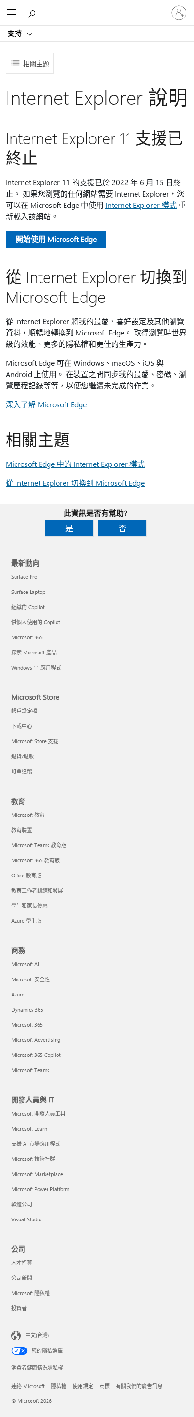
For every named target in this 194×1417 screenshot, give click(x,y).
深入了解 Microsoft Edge (46, 404)
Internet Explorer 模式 (141, 205)
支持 (16, 33)
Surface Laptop (28, 591)
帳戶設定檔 (24, 710)
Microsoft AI (25, 964)
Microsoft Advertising (35, 1039)
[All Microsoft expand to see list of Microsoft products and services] (11, 12)
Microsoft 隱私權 (30, 1293)
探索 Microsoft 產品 (34, 652)
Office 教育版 (26, 875)
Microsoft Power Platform (40, 1189)
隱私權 (58, 1386)
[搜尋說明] (33, 12)
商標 (104, 1386)
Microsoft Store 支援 (34, 741)
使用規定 (83, 1386)
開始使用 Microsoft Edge (56, 239)
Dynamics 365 (27, 1009)
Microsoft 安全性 (30, 979)
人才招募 (21, 1262)
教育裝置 (21, 829)
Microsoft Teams (30, 1069)
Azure (17, 994)
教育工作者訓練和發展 (37, 890)
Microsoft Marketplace (37, 1173)
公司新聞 (21, 1277)
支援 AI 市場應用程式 (35, 1143)
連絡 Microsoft (28, 1386)
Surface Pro (24, 576)
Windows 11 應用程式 (36, 667)
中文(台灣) (37, 1335)
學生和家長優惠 (29, 905)
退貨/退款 (22, 756)
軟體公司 (21, 1204)
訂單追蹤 (21, 771)
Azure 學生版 (26, 920)
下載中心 (21, 726)
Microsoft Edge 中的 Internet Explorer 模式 (75, 464)
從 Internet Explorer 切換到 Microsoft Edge (75, 483)
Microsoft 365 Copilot (36, 1054)
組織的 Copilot (28, 606)
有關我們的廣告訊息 (139, 1386)
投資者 (19, 1308)
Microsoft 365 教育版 (35, 860)
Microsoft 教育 (28, 814)
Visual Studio (26, 1219)
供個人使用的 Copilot (35, 622)
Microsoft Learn (29, 1128)
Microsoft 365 (27, 637)
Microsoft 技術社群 (33, 1158)
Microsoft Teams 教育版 (38, 845)
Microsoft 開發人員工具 (38, 1113)
